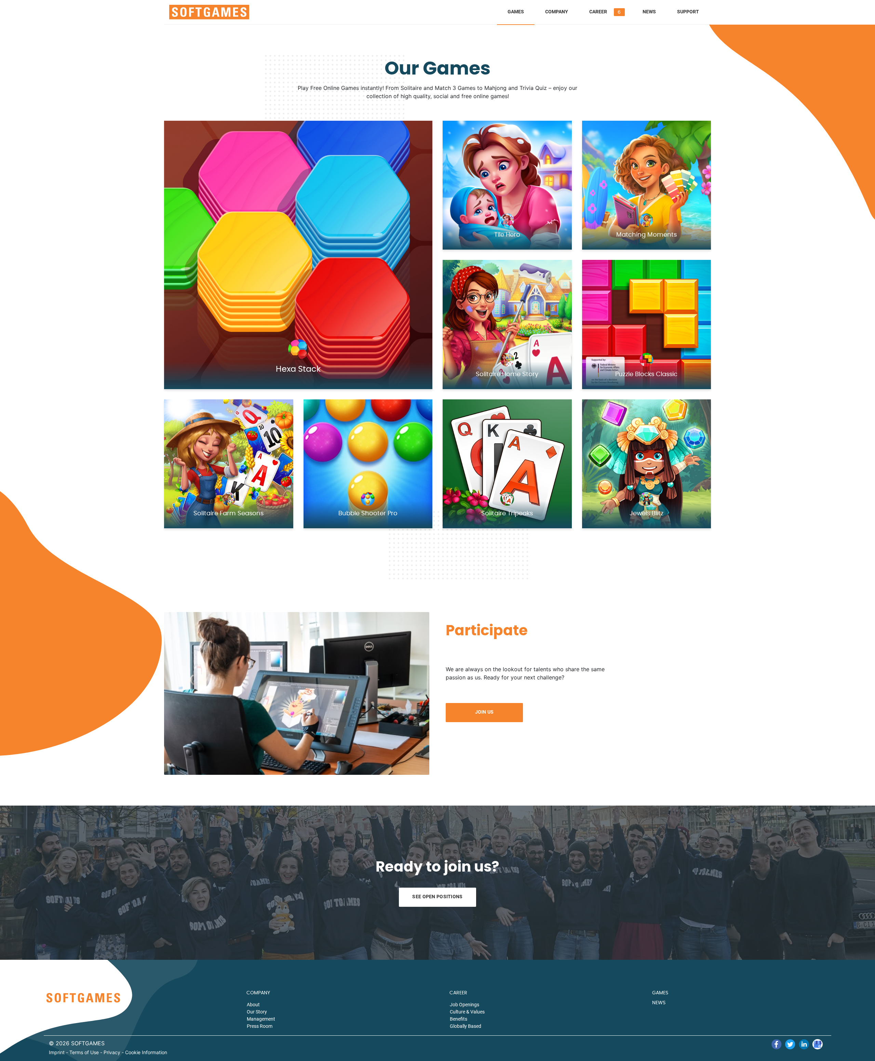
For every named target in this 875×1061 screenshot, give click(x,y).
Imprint (57, 1052)
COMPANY (258, 993)
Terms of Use (84, 1052)
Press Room (259, 1026)
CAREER (458, 993)
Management (261, 1019)
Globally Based (465, 1026)
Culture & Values (467, 1011)
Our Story (257, 1011)
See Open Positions (437, 896)
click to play (307, 240)
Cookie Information (146, 1052)
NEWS (658, 1002)
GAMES (660, 993)
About (253, 1004)
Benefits (458, 1019)
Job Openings (464, 1004)
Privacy (112, 1052)
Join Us (484, 712)
